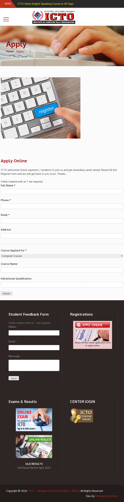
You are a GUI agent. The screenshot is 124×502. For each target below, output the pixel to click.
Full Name (8, 185)
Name (13, 326)
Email (5, 214)
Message (15, 356)
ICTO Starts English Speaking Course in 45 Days (45, 3)
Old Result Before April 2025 (34, 467)
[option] (49, 4)
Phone (6, 200)
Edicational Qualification (16, 278)
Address (6, 229)
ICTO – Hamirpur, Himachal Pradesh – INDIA (53, 490)
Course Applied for (14, 250)
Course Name (9, 263)
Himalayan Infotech (106, 496)
